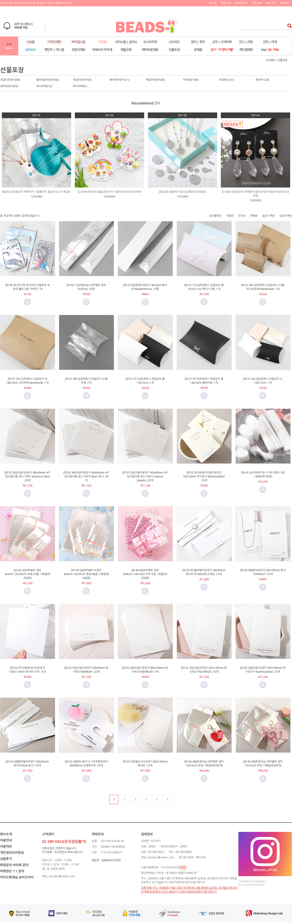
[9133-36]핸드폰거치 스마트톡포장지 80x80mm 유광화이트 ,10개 (86, 763)
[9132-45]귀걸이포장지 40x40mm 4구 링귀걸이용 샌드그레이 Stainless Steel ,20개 (27, 476)
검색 (288, 25)
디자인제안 (54, 42)
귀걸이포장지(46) (10, 80)
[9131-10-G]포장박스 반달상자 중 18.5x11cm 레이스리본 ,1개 (204, 287)
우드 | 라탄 (246, 42)
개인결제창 (246, 49)
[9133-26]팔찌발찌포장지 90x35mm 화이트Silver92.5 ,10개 (27, 763)
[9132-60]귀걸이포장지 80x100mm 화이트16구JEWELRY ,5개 (145, 670)
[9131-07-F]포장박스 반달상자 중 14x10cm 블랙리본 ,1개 (204, 381)
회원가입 (226, 3)
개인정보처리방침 (12, 852)
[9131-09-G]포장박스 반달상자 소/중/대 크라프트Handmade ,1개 (263, 287)
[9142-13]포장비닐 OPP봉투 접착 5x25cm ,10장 (86, 287)
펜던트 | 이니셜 (54, 49)
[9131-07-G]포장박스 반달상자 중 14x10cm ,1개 (145, 381)
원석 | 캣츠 (198, 42)
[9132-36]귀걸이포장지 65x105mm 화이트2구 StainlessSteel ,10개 (263, 670)
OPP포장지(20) (9, 86)
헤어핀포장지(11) (119, 80)
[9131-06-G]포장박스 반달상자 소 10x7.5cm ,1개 (262, 381)
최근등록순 (215, 216)
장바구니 (271, 3)
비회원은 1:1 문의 (12, 871)
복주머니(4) (262, 80)
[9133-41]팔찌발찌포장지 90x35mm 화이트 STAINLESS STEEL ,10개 (204, 572)
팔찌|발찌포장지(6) (47, 80)
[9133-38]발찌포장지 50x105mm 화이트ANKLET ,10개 (263, 572)
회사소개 (6, 834)
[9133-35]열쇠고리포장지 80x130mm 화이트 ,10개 (145, 763)
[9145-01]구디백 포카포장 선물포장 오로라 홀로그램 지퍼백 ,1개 (27, 287)
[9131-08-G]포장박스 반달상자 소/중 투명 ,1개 (86, 381)
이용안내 (6, 840)
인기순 (242, 216)
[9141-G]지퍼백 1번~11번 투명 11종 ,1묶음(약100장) (262, 474)
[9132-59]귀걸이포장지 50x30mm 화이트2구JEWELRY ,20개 (86, 670)
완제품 (198, 49)
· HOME (269, 60)
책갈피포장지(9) (155, 80)
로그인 (213, 3)
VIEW (182, 867)
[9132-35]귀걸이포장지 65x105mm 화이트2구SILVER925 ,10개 (204, 670)
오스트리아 (150, 42)
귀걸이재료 (78, 49)
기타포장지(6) (190, 80)
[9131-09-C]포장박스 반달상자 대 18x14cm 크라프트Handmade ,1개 (27, 381)
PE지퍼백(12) (44, 86)
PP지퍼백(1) (80, 86)
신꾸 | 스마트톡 (222, 42)
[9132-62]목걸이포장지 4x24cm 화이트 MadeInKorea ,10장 (145, 287)
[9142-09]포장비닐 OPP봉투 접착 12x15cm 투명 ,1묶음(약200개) (262, 763)
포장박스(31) (226, 80)
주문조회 (257, 3)
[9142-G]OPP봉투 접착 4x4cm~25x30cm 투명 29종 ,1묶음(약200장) (27, 574)
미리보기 (27, 302)
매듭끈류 (126, 49)
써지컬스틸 (78, 42)
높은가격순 (268, 216)
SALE (270, 49)
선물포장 (174, 49)
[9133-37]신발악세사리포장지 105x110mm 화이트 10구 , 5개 (27, 670)
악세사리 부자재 (102, 49)
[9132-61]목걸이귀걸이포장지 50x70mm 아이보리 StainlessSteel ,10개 (204, 476)
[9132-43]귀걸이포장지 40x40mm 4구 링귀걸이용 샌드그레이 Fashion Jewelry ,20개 (145, 476)
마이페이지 (241, 3)
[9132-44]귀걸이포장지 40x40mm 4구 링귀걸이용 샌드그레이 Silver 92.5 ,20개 (86, 476)
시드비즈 (174, 42)
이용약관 (6, 846)
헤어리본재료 (150, 49)
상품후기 (6, 859)
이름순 (230, 216)
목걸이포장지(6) (82, 80)
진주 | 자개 (270, 42)
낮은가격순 (285, 216)
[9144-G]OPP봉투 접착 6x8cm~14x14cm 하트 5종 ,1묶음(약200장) (145, 574)
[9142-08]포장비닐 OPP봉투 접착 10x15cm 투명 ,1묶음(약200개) (204, 763)
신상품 (30, 42)
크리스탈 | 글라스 (126, 42)
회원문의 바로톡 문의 (14, 865)
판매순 (254, 216)
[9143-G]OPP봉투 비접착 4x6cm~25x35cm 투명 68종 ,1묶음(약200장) (86, 574)
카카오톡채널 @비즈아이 (17, 877)
